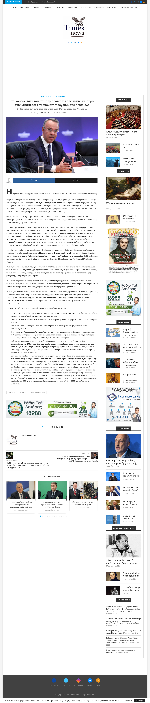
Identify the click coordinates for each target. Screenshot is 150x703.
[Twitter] (134, 2)
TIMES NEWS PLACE (127, 7)
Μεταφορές (23, 393)
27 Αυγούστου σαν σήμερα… (120, 203)
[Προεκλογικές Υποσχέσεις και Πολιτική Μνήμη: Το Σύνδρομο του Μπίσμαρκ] (113, 162)
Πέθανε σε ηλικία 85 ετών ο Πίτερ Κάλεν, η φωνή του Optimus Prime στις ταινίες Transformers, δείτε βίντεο (122, 640)
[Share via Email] (62, 427)
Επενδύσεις (11, 393)
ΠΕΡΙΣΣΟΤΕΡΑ (111, 7)
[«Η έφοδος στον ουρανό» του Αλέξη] (113, 347)
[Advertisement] (75, 71)
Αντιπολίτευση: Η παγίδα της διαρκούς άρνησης (121, 133)
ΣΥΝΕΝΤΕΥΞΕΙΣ (99, 7)
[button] (23, 2)
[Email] (141, 2)
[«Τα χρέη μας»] (113, 378)
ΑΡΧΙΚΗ (15, 7)
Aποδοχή (139, 700)
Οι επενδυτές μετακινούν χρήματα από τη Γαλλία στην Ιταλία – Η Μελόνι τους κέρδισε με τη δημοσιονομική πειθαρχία (123, 609)
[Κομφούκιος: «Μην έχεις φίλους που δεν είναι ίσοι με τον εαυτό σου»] (113, 590)
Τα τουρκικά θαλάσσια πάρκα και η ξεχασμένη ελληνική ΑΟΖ (131, 363)
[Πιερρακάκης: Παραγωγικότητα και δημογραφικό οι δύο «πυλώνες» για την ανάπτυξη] (113, 476)
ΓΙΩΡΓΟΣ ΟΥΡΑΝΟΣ (131, 335)
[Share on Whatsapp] (59, 427)
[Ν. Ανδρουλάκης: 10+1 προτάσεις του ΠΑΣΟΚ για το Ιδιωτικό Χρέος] (52, 490)
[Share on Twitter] (52, 427)
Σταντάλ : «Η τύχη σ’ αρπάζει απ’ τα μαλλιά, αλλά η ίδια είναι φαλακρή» (132, 577)
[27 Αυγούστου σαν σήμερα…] (123, 188)
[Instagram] (138, 2)
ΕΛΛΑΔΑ (36, 7)
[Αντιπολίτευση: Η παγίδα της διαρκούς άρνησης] (123, 117)
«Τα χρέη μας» (129, 374)
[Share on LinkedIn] (57, 427)
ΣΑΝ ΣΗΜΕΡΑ (24, 7)
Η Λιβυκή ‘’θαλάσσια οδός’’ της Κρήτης (130, 332)
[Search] (136, 7)
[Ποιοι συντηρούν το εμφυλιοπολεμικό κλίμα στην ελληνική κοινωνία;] (113, 148)
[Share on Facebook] (49, 427)
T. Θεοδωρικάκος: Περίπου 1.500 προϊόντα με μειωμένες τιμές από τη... (20, 504)
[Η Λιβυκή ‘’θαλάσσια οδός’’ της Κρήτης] (113, 332)
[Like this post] (46, 427)
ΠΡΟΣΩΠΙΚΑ (72, 7)
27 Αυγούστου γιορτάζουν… (129, 217)
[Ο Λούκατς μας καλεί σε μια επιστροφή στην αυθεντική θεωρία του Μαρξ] (113, 519)
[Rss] (144, 2)
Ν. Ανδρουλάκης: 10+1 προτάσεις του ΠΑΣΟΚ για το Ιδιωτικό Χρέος (52, 504)
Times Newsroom (45, 112)
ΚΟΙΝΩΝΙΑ (60, 7)
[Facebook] (131, 2)
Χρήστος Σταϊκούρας (38, 393)
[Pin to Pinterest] (54, 427)
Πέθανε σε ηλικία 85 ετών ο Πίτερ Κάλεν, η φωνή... (83, 503)
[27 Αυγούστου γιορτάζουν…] (113, 219)
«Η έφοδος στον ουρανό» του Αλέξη (132, 345)
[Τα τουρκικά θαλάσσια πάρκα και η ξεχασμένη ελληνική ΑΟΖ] (113, 363)
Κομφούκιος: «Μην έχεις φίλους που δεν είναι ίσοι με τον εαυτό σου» (131, 591)
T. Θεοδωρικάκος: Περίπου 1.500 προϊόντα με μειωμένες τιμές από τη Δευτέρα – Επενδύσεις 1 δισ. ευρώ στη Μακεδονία (123, 620)
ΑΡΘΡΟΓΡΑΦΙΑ (86, 7)
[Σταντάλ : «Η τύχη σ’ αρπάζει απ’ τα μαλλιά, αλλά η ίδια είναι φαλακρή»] (113, 576)
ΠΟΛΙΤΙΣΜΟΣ (48, 7)
